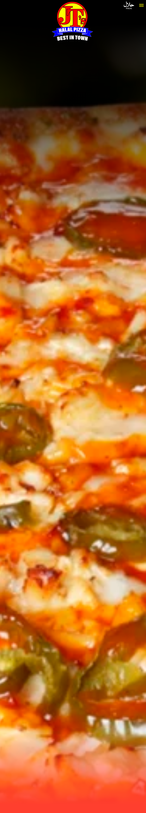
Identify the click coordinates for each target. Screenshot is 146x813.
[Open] (141, 5)
